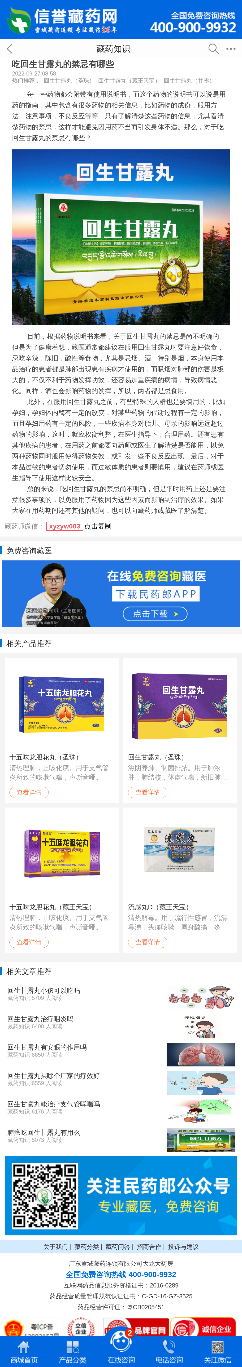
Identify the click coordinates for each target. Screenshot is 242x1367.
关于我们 (55, 1246)
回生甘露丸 (28, 138)
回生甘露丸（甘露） (189, 80)
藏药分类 (86, 1246)
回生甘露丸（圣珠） (69, 80)
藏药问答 (118, 1246)
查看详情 (29, 792)
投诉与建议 (183, 1246)
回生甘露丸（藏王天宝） (129, 80)
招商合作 (149, 1246)
